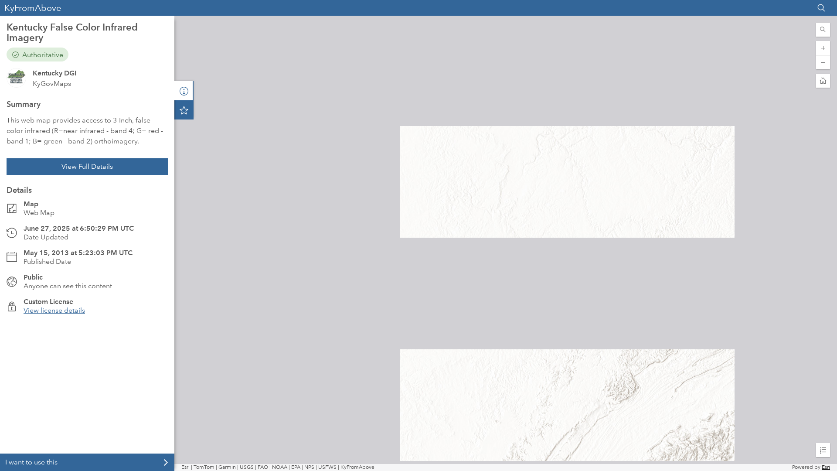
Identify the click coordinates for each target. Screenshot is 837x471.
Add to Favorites (184, 109)
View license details (54, 310)
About (184, 90)
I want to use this (31, 462)
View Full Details (87, 166)
